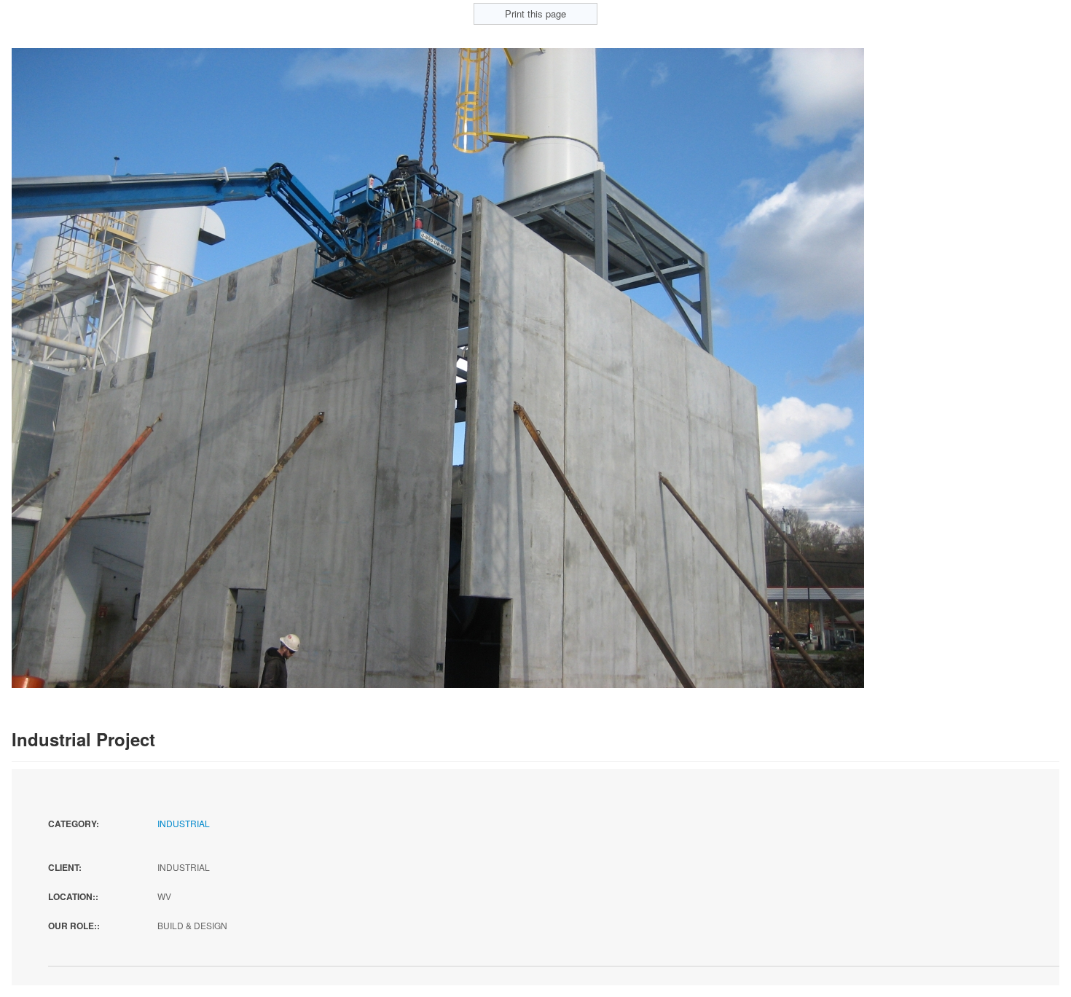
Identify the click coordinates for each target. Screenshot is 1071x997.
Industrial (183, 823)
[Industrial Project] (438, 366)
